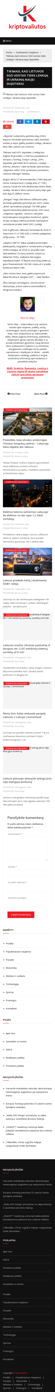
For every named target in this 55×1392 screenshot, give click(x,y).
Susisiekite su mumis (16, 1041)
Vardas (12, 866)
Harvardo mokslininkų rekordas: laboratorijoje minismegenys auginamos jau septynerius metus (29, 1092)
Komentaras (15, 833)
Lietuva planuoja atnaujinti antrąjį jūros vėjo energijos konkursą (27, 780)
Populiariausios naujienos (18, 951)
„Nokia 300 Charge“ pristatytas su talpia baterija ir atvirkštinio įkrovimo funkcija (26, 1117)
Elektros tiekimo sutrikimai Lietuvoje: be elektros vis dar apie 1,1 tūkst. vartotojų (25, 515)
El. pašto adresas (17, 882)
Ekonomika (11, 967)
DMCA (9, 1049)
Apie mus (10, 1033)
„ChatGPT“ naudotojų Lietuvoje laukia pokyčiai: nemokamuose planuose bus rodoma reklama (29, 1130)
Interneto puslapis (17, 897)
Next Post (39, 393)
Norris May (19, 111)
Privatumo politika (15, 1065)
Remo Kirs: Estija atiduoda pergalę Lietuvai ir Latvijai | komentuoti (24, 715)
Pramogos (11, 1000)
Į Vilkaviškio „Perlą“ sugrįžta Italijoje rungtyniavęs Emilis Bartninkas (23, 1144)
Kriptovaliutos (20, 1372)
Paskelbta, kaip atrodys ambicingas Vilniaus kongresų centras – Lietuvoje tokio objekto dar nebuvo (26, 443)
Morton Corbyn (21, 456)
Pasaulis (10, 959)
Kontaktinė (11, 1008)
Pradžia (9, 943)
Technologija (12, 984)
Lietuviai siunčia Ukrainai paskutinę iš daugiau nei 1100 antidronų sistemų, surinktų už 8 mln (26, 648)
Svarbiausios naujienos (16, 410)
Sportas (10, 992)
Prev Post (15, 393)
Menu (8, 40)
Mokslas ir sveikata (15, 975)
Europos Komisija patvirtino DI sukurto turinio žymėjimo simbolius (29, 1105)
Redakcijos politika (15, 1057)
